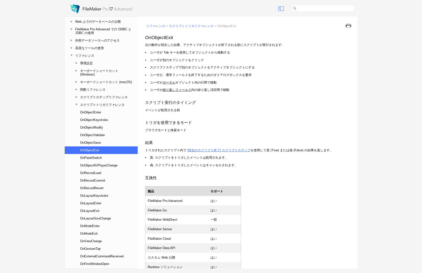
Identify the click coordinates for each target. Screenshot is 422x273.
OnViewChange (91, 241)
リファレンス (84, 55)
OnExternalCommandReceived (102, 256)
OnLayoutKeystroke (94, 195)
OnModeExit (89, 233)
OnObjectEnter (90, 112)
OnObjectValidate (92, 135)
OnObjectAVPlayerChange (98, 165)
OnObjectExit (89, 150)
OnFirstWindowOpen (94, 264)
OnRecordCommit (92, 180)
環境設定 (86, 63)
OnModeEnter (90, 226)
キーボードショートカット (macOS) (106, 82)
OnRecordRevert (92, 188)
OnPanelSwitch (91, 158)
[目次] (281, 8)
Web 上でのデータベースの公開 (98, 21)
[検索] (356, 8)
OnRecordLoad (90, 173)
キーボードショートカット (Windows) (99, 72)
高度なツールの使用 (89, 48)
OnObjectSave (90, 142)
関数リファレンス (93, 89)
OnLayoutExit (89, 211)
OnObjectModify (91, 127)
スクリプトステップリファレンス (104, 97)
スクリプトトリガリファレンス (102, 105)
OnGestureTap (90, 249)
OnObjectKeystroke (94, 120)
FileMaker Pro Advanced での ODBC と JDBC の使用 (103, 31)
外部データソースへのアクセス (97, 40)
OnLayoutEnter (90, 203)
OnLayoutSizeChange (95, 218)
